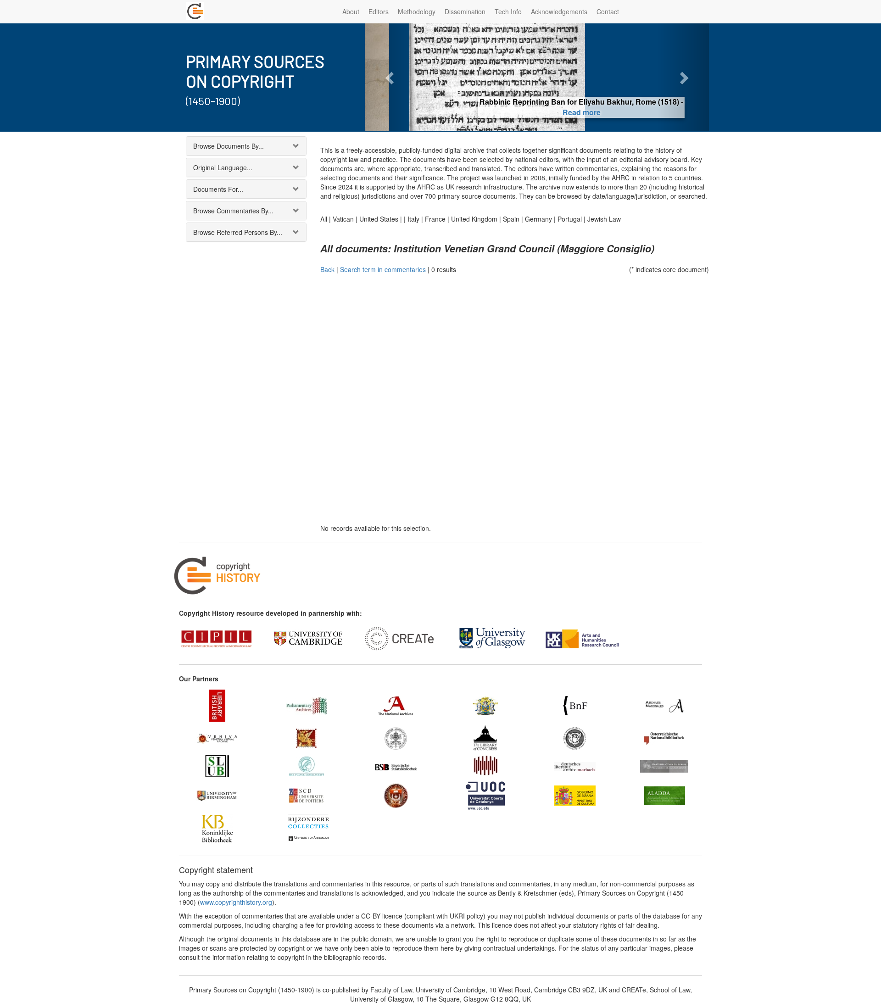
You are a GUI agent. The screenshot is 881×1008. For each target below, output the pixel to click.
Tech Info (508, 11)
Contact (608, 11)
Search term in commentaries (383, 269)
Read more (537, 112)
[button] (391, 77)
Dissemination (465, 11)
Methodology (416, 11)
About (350, 11)
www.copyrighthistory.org (236, 902)
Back (327, 269)
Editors (378, 11)
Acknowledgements (559, 11)
